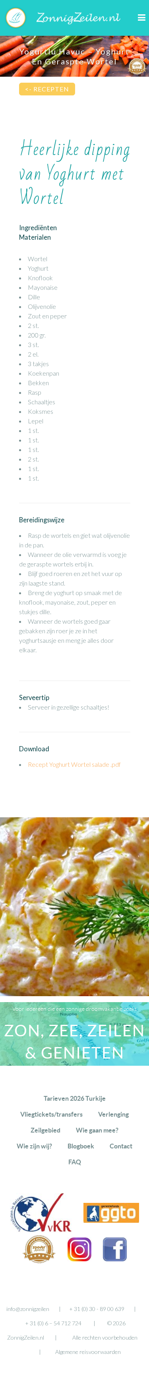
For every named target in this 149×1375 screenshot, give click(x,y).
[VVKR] (41, 1230)
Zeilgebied (45, 1130)
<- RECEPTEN (47, 89)
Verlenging (113, 1114)
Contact (121, 1146)
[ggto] (111, 1220)
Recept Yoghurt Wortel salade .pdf (74, 764)
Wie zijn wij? (34, 1146)
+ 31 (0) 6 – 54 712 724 (53, 1323)
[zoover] (39, 1261)
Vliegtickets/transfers (51, 1114)
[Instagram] (79, 1259)
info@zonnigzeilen (27, 1308)
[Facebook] (115, 1259)
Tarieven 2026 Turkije (75, 1098)
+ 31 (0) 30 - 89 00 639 (96, 1308)
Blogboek (81, 1146)
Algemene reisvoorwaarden (88, 1351)
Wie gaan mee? (97, 1130)
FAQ (74, 1162)
